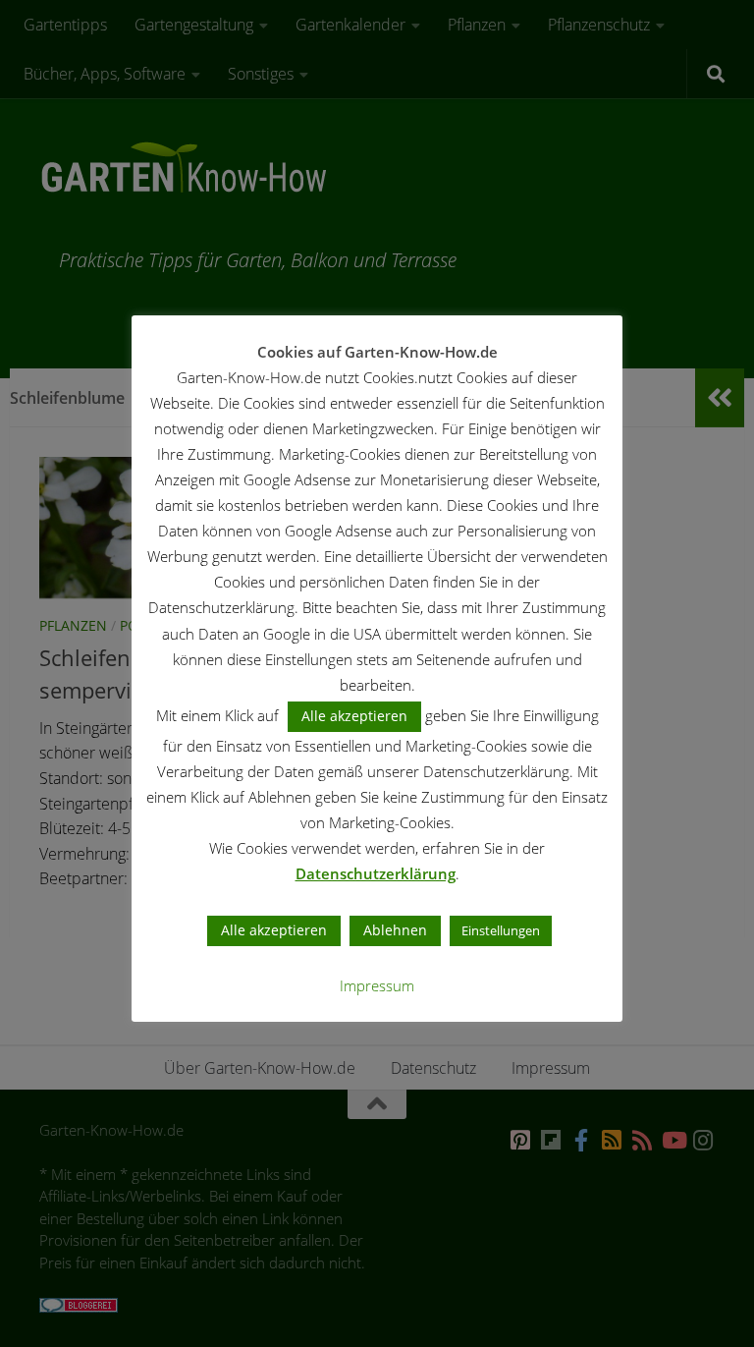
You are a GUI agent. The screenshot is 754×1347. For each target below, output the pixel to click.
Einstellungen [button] (500, 930)
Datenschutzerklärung (376, 873)
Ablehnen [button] (395, 930)
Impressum (377, 985)
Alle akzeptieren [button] (354, 715)
